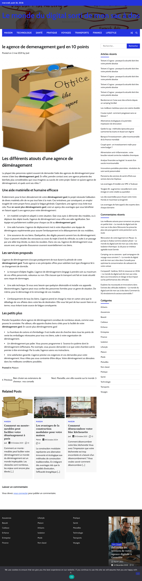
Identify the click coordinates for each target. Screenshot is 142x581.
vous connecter (20, 493)
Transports (82, 32)
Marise (38, 440)
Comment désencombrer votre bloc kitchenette (80, 429)
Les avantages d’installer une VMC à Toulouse (119, 184)
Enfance (104, 327)
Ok (71, 577)
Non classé (105, 367)
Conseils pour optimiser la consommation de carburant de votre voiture (118, 263)
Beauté (103, 317)
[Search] (136, 33)
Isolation (104, 342)
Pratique (52, 32)
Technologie (24, 32)
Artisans (104, 307)
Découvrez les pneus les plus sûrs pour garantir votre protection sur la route (119, 230)
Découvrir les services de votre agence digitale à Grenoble (121, 552)
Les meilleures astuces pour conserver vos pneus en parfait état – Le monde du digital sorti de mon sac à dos (120, 224)
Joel (27, 53)
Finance (97, 32)
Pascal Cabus (118, 562)
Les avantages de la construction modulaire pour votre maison (49, 430)
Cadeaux (104, 322)
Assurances (105, 312)
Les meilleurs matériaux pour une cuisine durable (120, 108)
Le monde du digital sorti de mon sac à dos (71, 15)
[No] (138, 573)
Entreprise (105, 332)
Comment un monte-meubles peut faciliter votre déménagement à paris (17, 432)
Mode (103, 357)
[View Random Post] (132, 33)
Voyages (66, 32)
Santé (39, 32)
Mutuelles (104, 362)
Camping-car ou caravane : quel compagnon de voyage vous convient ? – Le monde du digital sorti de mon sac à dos (120, 257)
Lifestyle (111, 32)
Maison (8, 32)
